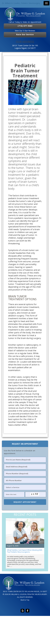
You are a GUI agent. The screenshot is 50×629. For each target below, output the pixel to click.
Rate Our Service (25, 34)
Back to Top (25, 600)
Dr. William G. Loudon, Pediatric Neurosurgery (21, 3)
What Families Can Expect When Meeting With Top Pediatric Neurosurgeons (24, 551)
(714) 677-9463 (25, 26)
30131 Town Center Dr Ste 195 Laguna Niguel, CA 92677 (25, 46)
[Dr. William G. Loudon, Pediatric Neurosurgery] (25, 14)
